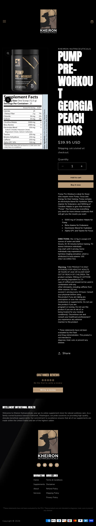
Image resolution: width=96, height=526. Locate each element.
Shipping (63, 148)
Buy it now (76, 185)
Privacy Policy (52, 497)
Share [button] (66, 353)
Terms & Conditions (54, 480)
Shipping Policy (52, 493)
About (36, 488)
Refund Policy (52, 488)
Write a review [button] (48, 390)
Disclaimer (50, 484)
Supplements (39, 484)
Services (37, 493)
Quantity (63, 159)
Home (36, 480)
